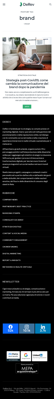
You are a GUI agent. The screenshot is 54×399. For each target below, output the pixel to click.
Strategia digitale (27, 75)
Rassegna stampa (11, 213)
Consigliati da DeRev (13, 220)
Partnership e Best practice (17, 206)
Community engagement (15, 240)
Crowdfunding (10, 247)
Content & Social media (15, 233)
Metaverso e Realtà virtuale (17, 267)
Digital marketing (12, 254)
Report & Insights (11, 260)
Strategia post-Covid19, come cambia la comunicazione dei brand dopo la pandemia (27, 83)
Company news (10, 200)
